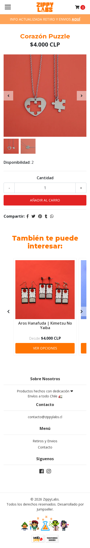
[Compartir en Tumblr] (46, 216)
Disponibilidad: (17, 162)
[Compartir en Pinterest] (40, 216)
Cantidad (45, 177)
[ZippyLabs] (45, 7)
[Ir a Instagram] (49, 472)
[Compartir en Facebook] (28, 216)
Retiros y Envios (45, 441)
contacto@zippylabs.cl (45, 417)
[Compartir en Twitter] (33, 216)
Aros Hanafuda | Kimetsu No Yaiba (45, 325)
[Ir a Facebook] (41, 472)
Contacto (45, 447)
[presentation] (8, 95)
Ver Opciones (45, 348)
